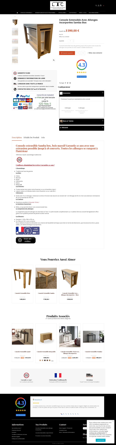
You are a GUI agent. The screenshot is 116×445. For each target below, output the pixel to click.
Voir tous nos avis (81, 76)
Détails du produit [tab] (31, 137)
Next (15, 16)
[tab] (81, 94)
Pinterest (70, 83)
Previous (15, 64)
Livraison (14, 432)
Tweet (67, 83)
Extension (83, 93)
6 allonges (82, 108)
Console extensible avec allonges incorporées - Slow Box (70, 294)
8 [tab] (77, 413)
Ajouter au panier (68, 53)
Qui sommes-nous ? (16, 428)
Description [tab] (17, 137)
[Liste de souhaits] (78, 53)
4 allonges (68, 108)
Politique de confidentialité (18, 438)
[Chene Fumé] (45, 360)
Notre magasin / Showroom (65, 428)
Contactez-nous (63, 430)
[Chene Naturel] (40, 360)
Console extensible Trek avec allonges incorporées (70, 352)
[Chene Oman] (49, 360)
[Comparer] (83, 53)
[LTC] (58, 5)
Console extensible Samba (46, 293)
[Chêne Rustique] (47, 360)
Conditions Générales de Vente (19, 434)
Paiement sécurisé (16, 430)
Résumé (82, 128)
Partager (65, 83)
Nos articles (85, 437)
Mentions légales (16, 436)
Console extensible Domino (93, 351)
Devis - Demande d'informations (67, 432)
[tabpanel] (67, 404)
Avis (43, 137)
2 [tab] (63, 413)
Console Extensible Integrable (46, 351)
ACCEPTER (100, 440)
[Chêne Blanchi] (42, 360)
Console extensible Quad (22, 351)
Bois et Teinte (83, 121)
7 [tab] (75, 413)
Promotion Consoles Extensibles (43, 436)
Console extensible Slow (22, 293)
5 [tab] (70, 413)
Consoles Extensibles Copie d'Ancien (44, 433)
